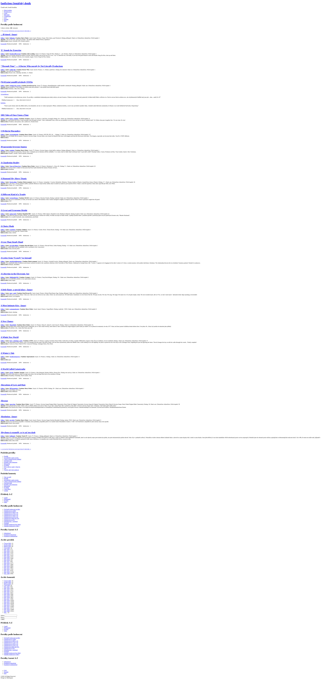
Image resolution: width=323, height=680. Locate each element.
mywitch (12, 420)
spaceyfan (12, 404)
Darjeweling (13, 182)
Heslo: (2, 617)
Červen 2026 (7, 543)
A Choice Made (7, 226)
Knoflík (6, 456)
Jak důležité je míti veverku (11, 458)
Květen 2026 (7, 545)
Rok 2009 (7, 573)
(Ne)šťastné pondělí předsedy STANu (17, 82)
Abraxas (4, 401)
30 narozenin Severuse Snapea (14, 147)
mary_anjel (13, 293)
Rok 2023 (7, 552)
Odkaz (2, 38)
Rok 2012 (7, 569)
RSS (5, 21)
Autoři (5, 497)
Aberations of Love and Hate (13, 385)
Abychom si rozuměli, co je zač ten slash (18, 432)
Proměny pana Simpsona (10, 462)
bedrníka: (3, 103)
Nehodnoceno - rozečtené (11, 521)
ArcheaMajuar (14, 198)
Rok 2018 (7, 560)
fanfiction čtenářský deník (16, 3)
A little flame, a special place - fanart (16, 290)
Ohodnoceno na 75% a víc (11, 514)
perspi (11, 372)
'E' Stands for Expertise (11, 50)
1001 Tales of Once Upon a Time (15, 115)
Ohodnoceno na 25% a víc (11, 517)
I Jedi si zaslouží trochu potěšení (12, 459)
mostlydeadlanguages (16, 261)
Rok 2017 (7, 561)
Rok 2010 (7, 572)
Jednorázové (7, 533)
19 (27, 31)
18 (25, 31)
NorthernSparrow (15, 356)
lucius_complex (14, 118)
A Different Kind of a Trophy (13, 194)
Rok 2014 (7, 566)
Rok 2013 (7, 567)
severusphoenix (14, 134)
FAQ (5, 18)
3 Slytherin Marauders (10, 131)
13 (17, 31)
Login (5, 13)
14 (19, 31)
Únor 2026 (7, 548)
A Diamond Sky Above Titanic (14, 178)
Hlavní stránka (8, 10)
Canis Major (7, 489)
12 (15, 31)
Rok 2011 (7, 570)
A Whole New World (10, 337)
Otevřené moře (8, 461)
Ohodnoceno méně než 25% (11, 518)
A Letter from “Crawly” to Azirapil (16, 258)
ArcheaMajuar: (5, 94)
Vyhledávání (7, 16)
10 (12, 31)
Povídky (6, 500)
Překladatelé (7, 499)
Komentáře (4, 44)
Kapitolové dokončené (10, 534)
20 (29, 31)
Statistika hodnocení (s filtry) (11, 526)
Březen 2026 (7, 546)
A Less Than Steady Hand (12, 242)
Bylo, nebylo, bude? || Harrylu (12, 467)
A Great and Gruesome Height (14, 210)
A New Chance (7, 321)
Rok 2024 (7, 551)
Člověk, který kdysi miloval (11, 470)
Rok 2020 (7, 557)
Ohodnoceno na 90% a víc (11, 512)
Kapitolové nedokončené (10, 536)
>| (30, 31)
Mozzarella (7, 464)
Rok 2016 (7, 563)
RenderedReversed (15, 54)
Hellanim (12, 38)
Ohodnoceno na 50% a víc (11, 515)
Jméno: (2, 615)
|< (1, 449)
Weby (5, 502)
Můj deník (7, 15)
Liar (5, 468)
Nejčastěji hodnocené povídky (12, 509)
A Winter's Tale (7, 353)
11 (13, 31)
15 (20, 31)
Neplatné (6, 523)
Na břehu (6, 465)
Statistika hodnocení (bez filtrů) (12, 524)
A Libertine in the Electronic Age (15, 274)
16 (22, 31)
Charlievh (12, 229)
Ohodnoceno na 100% (10, 511)
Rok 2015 (7, 564)
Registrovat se (8, 12)
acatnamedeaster (14, 309)
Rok (5, 612)
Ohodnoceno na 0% (9, 520)
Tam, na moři (7, 477)
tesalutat (12, 150)
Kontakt (6, 19)
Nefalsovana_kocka (15, 85)
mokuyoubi (13, 214)
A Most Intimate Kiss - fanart (13, 305)
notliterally (13, 69)
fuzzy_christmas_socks (16, 341)
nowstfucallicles (14, 245)
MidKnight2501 (14, 277)
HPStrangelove (14, 388)
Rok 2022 (7, 554)
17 (24, 31)
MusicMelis (13, 325)
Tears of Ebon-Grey (15, 166)
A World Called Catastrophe (13, 369)
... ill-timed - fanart (9, 34)
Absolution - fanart (9, 416)
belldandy (12, 436)
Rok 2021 (7, 555)
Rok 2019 (7, 558)
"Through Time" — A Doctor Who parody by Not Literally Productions (32, 66)
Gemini (6, 490)
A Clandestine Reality (10, 163)
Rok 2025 (7, 549)
